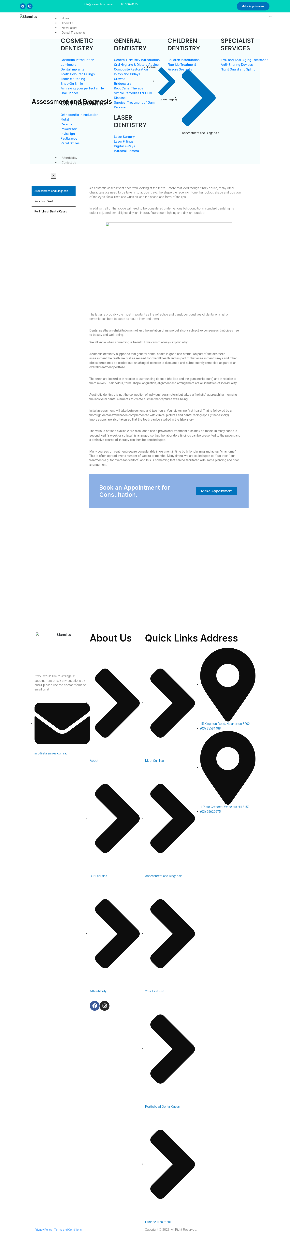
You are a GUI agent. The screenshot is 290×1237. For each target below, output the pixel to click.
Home (65, 18)
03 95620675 (129, 4)
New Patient (69, 27)
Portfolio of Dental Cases (51, 211)
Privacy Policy (43, 1230)
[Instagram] (30, 6)
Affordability (69, 157)
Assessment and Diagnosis (51, 191)
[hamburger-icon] (270, 16)
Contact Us (69, 162)
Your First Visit (44, 201)
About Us (68, 23)
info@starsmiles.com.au (98, 4)
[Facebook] (23, 6)
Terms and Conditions (68, 1230)
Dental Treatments (73, 32)
